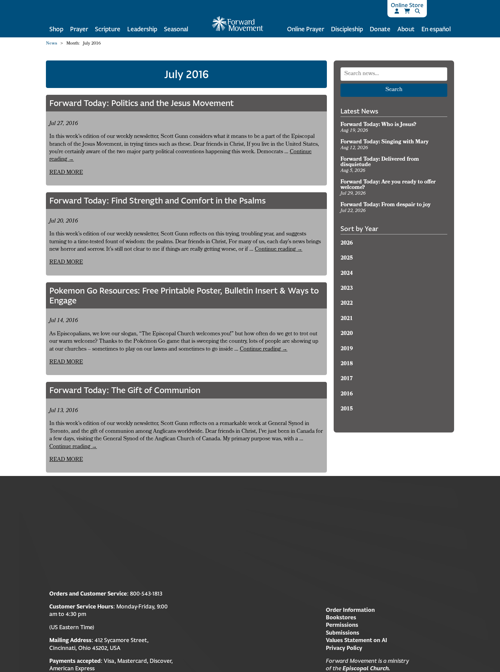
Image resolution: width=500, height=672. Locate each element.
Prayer (79, 29)
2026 (346, 243)
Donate (380, 29)
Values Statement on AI (356, 640)
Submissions (342, 632)
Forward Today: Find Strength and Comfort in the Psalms (157, 200)
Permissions (342, 625)
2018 (346, 364)
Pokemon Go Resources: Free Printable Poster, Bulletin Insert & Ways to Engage (184, 295)
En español (436, 29)
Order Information (350, 610)
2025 (346, 258)
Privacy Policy (344, 648)
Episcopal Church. (366, 668)
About (406, 29)
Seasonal (176, 29)
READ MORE (66, 173)
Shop (56, 29)
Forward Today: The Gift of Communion (124, 390)
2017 (346, 379)
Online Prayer (305, 29)
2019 (346, 349)
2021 (346, 319)
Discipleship (347, 29)
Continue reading (278, 249)
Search (393, 90)
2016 (346, 394)
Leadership (142, 29)
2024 (346, 273)
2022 (346, 303)
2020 (346, 334)
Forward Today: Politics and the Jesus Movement (141, 103)
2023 (346, 288)
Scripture (107, 29)
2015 (346, 409)
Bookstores (341, 617)
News (51, 44)
